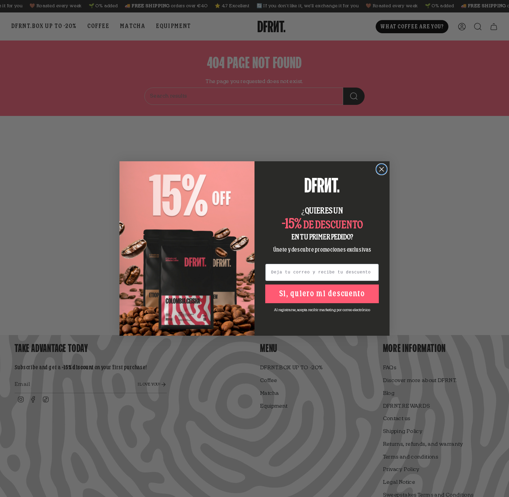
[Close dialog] (381, 169)
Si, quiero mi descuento (322, 294)
